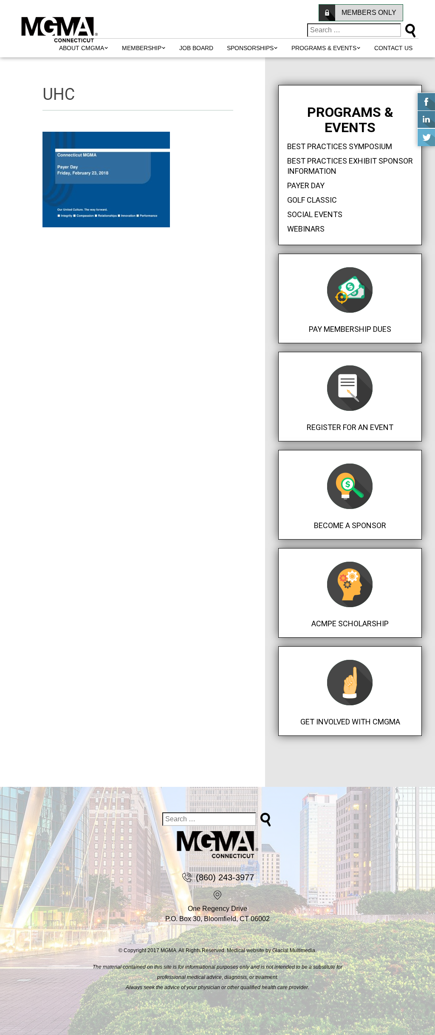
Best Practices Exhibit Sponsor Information (350, 165)
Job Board (196, 48)
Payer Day (306, 185)
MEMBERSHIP (141, 48)
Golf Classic (312, 199)
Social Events (314, 214)
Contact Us (393, 48)
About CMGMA (81, 48)
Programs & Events (323, 48)
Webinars (306, 228)
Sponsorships (250, 48)
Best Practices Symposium (339, 146)
